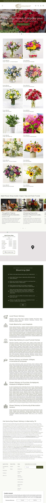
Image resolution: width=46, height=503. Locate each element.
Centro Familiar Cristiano (20, 400)
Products (4, 473)
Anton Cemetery (17, 343)
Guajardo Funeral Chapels (23, 346)
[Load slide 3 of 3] (23, 34)
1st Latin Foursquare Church (15, 386)
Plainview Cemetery (29, 352)
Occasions (5, 470)
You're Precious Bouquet (28, 111)
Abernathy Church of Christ (28, 386)
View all (23, 189)
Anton (15, 318)
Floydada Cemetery (38, 345)
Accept (22, 500)
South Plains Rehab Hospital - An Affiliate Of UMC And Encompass (27, 333)
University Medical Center (36, 335)
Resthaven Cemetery (24, 353)
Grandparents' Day (5, 467)
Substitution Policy (20, 485)
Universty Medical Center (14, 336)
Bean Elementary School (28, 366)
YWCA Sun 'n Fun (33, 413)
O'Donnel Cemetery (18, 351)
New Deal (21, 319)
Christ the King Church (33, 401)
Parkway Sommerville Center (32, 411)
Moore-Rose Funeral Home (29, 350)
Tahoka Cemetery (16, 356)
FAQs (19, 466)
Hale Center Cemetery (34, 346)
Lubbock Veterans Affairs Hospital (16, 331)
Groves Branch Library (32, 378)
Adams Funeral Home (24, 342)
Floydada (31, 318)
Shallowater (11, 321)
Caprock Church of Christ (29, 398)
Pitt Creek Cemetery (20, 352)
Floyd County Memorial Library (15, 375)
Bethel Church (12, 394)
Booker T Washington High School (20, 367)
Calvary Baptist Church (30, 396)
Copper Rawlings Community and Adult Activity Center (21, 409)
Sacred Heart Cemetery (19, 355)
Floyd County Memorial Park (26, 345)
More (23, 304)
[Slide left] (20, 228)
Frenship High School (14, 376)
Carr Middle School (32, 367)
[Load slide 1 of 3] (20, 34)
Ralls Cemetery (15, 353)
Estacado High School (18, 373)
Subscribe (39, 467)
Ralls (41, 319)
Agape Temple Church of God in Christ (22, 388)
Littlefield (11, 319)
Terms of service (19, 489)
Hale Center (36, 318)
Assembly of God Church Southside (20, 390)
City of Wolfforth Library (27, 368)
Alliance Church (25, 389)
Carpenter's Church (17, 399)
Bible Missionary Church (31, 394)
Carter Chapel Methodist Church (28, 399)
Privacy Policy (38, 497)
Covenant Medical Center (22, 328)
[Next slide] (26, 34)
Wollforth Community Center (21, 413)
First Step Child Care (37, 373)
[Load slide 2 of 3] (21, 34)
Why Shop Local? (20, 472)
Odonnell (26, 319)
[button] (2, 5)
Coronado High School (22, 370)
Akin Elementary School (29, 363)
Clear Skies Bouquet (7, 86)
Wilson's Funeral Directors (25, 356)
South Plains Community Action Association (22, 412)
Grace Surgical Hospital (26, 329)
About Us (4, 475)
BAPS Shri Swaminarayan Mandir (35, 390)
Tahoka (16, 321)
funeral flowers (17, 447)
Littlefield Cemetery (35, 348)
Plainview (37, 319)
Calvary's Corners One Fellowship (16, 398)
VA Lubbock (22, 336)
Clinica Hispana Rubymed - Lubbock (17, 326)
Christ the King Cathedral (22, 401)
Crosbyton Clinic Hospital (34, 328)
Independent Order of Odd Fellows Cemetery (23, 347)
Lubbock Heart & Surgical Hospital (16, 330)
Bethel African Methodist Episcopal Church (22, 393)
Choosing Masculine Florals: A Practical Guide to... (32, 214)
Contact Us (20, 469)
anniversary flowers (7, 436)
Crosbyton (26, 318)
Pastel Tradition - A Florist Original (10, 61)
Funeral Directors (13, 346)
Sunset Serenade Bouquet (28, 86)
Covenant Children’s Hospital (32, 326)
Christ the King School (17, 368)
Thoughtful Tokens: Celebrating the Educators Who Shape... (11, 214)
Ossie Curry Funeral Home (28, 351)
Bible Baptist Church (21, 394)
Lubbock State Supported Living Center (33, 330)
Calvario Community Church (19, 396)
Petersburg (32, 319)
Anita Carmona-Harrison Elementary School (22, 365)
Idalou (41, 318)
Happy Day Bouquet (7, 111)
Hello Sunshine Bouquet (28, 186)
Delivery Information (20, 476)
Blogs (11, 469)
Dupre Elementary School (25, 372)
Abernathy (11, 318)
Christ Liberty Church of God (32, 400)
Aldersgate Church (17, 389)
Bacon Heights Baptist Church (16, 391)
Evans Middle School (28, 373)
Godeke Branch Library (22, 378)
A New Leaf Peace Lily (7, 136)
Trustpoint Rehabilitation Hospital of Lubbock (30, 334)
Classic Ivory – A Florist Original (9, 161)
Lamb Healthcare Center (37, 329)
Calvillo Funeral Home (35, 343)
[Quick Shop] (36, 6)
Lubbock (16, 319)
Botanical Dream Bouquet (8, 186)
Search (11, 466)
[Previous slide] (17, 34)
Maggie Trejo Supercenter (19, 411)
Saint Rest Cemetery (30, 355)
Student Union (36, 412)
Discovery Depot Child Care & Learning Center (24, 371)
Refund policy (20, 481)
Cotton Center (21, 318)
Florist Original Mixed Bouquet (29, 136)
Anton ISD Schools (36, 365)
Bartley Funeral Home (26, 343)
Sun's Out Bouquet (27, 161)
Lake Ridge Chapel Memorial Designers (22, 348)
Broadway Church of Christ (22, 395)
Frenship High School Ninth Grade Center (28, 376)
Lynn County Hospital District (30, 331)
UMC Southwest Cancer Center (24, 335)
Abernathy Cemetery (14, 342)
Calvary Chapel (39, 396)
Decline (35, 500)
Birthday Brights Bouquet (28, 61)
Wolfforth (20, 321)
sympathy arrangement (31, 436)
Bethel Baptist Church (37, 393)
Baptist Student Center (29, 391)
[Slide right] (25, 228)
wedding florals (27, 446)
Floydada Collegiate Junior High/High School (32, 375)
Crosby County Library (32, 370)
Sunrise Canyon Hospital (14, 334)
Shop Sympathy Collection (23, 25)
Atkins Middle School (18, 366)
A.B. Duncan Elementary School (16, 363)
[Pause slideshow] (29, 34)
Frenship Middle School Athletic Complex (24, 377)
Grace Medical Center (16, 329)
